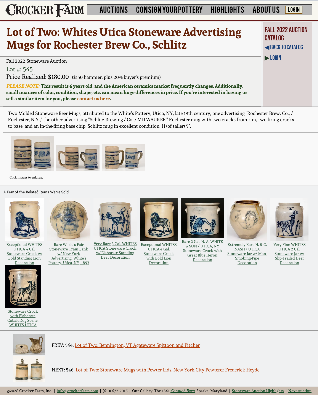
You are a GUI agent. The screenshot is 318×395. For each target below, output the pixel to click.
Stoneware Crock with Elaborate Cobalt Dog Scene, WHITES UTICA (23, 318)
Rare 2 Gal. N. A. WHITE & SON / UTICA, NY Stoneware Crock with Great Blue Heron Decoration (202, 250)
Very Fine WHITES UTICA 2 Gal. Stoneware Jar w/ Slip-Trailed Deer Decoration (289, 253)
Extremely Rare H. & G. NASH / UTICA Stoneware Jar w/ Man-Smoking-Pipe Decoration (247, 253)
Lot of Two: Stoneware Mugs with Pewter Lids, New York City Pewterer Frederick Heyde (167, 370)
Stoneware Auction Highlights (258, 391)
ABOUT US (266, 9)
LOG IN (294, 9)
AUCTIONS (113, 9)
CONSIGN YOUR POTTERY (169, 9)
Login (275, 57)
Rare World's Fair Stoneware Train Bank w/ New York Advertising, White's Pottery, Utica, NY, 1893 (68, 253)
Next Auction (300, 391)
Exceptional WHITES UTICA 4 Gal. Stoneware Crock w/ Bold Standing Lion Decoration (24, 253)
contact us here (93, 98)
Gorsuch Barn (182, 391)
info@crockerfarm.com (77, 391)
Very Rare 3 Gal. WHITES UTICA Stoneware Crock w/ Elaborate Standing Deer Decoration (115, 250)
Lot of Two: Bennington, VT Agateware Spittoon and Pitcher (137, 345)
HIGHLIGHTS (227, 9)
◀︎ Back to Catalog (284, 47)
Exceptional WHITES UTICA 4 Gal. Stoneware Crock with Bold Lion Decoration (159, 253)
